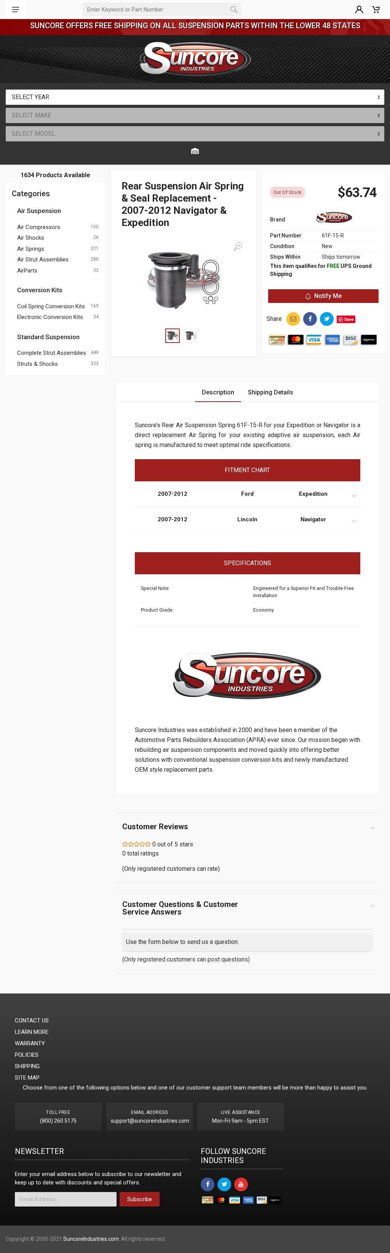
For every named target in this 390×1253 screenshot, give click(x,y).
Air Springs (30, 248)
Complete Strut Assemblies (51, 352)
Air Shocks (30, 237)
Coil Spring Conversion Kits (51, 306)
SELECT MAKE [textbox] (31, 115)
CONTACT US (32, 1020)
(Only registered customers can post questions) (186, 959)
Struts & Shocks (37, 364)
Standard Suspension (48, 337)
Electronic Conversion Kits (50, 317)
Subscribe (139, 1199)
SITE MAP (27, 1077)
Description (218, 392)
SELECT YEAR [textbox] (30, 97)
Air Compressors (38, 227)
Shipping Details (270, 392)
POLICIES (26, 1054)
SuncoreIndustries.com (91, 1239)
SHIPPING (27, 1066)
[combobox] (195, 97)
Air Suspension (39, 211)
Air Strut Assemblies (43, 259)
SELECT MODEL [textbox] (33, 133)
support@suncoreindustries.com (150, 1121)
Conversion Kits (39, 290)
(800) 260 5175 (58, 1121)
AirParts (27, 270)
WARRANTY (30, 1043)
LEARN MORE (31, 1032)
